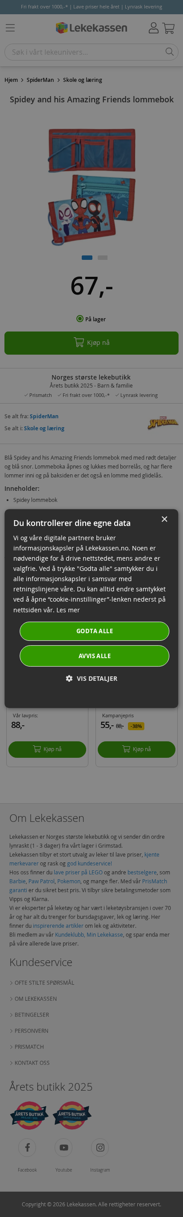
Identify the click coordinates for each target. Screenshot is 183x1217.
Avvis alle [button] (95, 656)
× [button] (164, 519)
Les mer (68, 610)
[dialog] (91, 608)
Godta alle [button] (94, 631)
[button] (91, 678)
